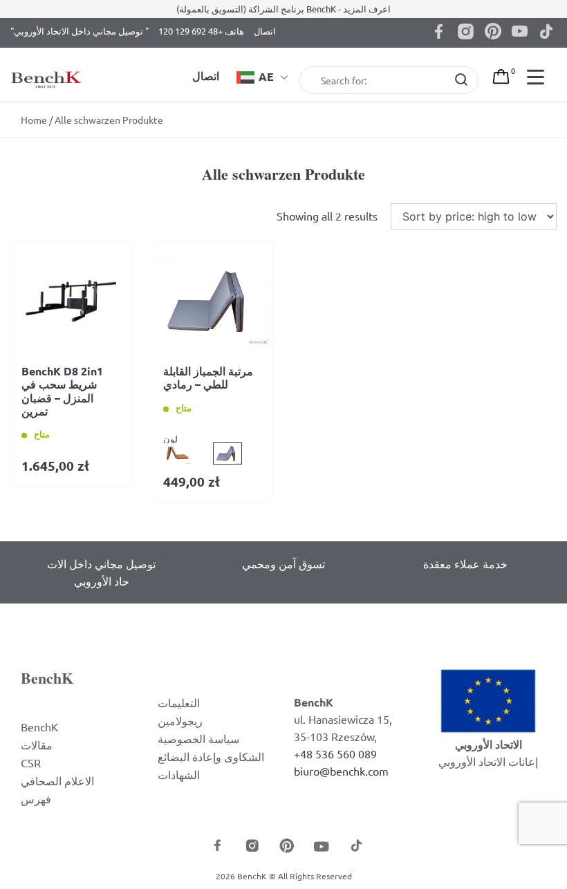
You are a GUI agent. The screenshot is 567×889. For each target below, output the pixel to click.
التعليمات (179, 702)
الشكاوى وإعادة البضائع (211, 756)
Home (34, 119)
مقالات (37, 744)
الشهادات (179, 774)
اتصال (265, 31)
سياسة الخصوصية (198, 738)
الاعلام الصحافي (57, 780)
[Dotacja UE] (488, 699)
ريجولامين (180, 720)
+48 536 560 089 (335, 753)
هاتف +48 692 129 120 (201, 31)
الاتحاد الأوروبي (488, 744)
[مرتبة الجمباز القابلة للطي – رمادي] (212, 301)
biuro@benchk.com (341, 771)
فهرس (36, 798)
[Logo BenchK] (47, 65)
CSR (31, 762)
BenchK (39, 726)
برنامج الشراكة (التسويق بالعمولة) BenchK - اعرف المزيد (283, 9)
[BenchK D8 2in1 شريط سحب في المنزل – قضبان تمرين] (71, 301)
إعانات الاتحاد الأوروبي (488, 761)
